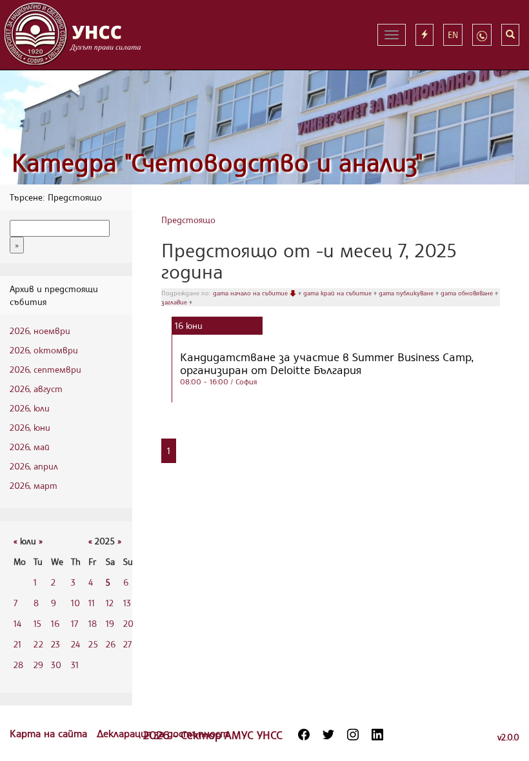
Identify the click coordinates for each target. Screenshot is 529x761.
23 (55, 643)
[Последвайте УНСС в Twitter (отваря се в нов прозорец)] (328, 734)
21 (17, 643)
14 (17, 623)
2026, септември (45, 369)
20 (128, 623)
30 (56, 664)
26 (110, 643)
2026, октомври (44, 349)
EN (453, 34)
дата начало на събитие (251, 293)
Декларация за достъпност (162, 733)
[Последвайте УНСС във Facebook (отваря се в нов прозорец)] (303, 734)
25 (93, 643)
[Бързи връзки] (424, 35)
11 (91, 602)
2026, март (33, 485)
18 (92, 623)
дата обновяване (468, 293)
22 (38, 643)
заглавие (175, 302)
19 (110, 623)
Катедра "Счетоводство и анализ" (217, 162)
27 (127, 643)
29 (38, 664)
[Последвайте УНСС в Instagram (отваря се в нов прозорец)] (352, 734)
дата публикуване (407, 293)
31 (75, 664)
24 (75, 643)
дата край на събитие (338, 293)
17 (74, 623)
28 (18, 664)
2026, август (36, 388)
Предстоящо (188, 219)
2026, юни (30, 427)
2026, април (34, 465)
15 (37, 623)
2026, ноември (40, 330)
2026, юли (30, 407)
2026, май (30, 446)
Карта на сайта (50, 733)
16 (55, 623)
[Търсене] (510, 35)
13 (127, 602)
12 (110, 602)
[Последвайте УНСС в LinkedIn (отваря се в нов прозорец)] (377, 734)
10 (75, 602)
